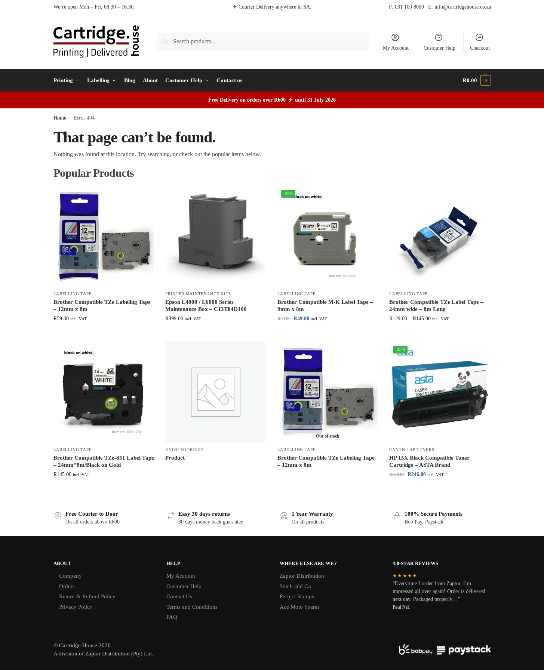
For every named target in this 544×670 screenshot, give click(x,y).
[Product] (215, 392)
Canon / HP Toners (411, 449)
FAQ (171, 617)
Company (70, 576)
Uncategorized (184, 449)
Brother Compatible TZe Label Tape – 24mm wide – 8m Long (436, 305)
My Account (396, 48)
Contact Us (179, 596)
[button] (476, 80)
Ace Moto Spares (300, 607)
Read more (215, 470)
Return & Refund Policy (87, 596)
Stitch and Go (295, 586)
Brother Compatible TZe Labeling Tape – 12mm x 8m (102, 305)
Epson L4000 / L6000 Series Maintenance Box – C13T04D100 (206, 305)
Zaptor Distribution (302, 576)
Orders (67, 586)
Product (175, 458)
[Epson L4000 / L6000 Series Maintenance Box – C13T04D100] (215, 236)
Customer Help (439, 48)
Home (59, 118)
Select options (103, 334)
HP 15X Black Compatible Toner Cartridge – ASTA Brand (429, 461)
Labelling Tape (72, 293)
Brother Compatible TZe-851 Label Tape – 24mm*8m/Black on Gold (103, 461)
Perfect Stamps (297, 596)
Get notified (327, 478)
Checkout (480, 48)
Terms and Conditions (192, 607)
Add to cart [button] (216, 334)
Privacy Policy (76, 607)
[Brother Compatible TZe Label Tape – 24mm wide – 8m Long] (439, 236)
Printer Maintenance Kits (198, 293)
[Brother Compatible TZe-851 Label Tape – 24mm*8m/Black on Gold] (103, 392)
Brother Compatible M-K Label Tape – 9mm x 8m (325, 305)
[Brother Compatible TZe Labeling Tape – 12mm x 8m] (103, 236)
